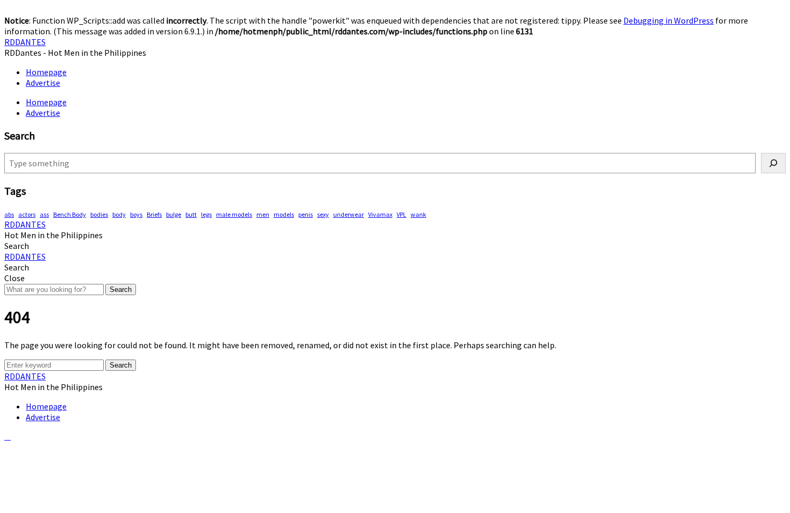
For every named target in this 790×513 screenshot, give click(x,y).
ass (44, 214)
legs (206, 214)
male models (234, 214)
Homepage (46, 72)
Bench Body (69, 214)
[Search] (773, 163)
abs (9, 214)
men (262, 214)
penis (305, 214)
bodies (99, 214)
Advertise (43, 82)
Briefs (154, 214)
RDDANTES (25, 41)
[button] (16, 245)
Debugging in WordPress (668, 20)
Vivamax (380, 214)
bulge (173, 214)
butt (191, 214)
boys (136, 214)
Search (121, 289)
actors (26, 214)
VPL (401, 214)
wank (418, 214)
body (119, 214)
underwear (348, 214)
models (284, 214)
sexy (323, 214)
